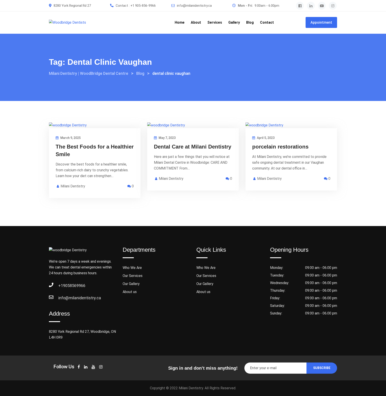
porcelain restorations (280, 147)
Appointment (321, 22)
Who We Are (132, 268)
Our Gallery (131, 284)
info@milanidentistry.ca (194, 6)
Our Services (133, 276)
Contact (267, 22)
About (196, 22)
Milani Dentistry (73, 186)
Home (180, 22)
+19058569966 (62, 285)
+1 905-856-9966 (143, 6)
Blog (250, 22)
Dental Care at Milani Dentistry (192, 147)
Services (214, 22)
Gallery (234, 22)
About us (130, 292)
